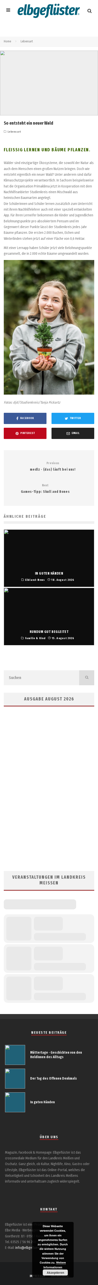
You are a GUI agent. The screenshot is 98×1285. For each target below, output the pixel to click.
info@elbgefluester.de (31, 1248)
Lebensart (14, 131)
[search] (86, 677)
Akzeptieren (55, 1272)
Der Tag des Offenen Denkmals (53, 1078)
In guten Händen (42, 1102)
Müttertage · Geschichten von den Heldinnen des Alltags (56, 1054)
